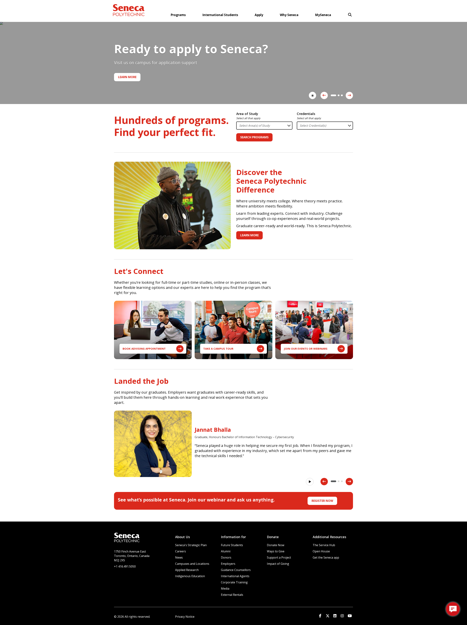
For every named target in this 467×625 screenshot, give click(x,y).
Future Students (232, 545)
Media (225, 588)
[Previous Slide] (324, 95)
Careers (180, 551)
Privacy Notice (184, 617)
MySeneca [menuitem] (323, 15)
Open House (321, 551)
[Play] (310, 482)
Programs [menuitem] (178, 15)
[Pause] (312, 95)
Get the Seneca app (326, 557)
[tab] (332, 95)
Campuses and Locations (192, 564)
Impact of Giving (278, 564)
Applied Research (187, 570)
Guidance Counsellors (236, 570)
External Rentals (232, 595)
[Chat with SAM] (453, 609)
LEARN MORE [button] (249, 235)
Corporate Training (234, 582)
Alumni (225, 551)
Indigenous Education (190, 576)
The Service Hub (324, 545)
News (179, 557)
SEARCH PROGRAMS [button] (254, 137)
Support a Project (279, 557)
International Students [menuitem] (220, 15)
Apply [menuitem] (259, 15)
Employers (228, 564)
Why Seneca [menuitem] (289, 15)
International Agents (235, 576)
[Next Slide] (349, 95)
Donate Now (275, 545)
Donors (226, 557)
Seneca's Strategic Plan (191, 545)
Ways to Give (275, 551)
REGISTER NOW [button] (322, 501)
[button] (350, 14)
